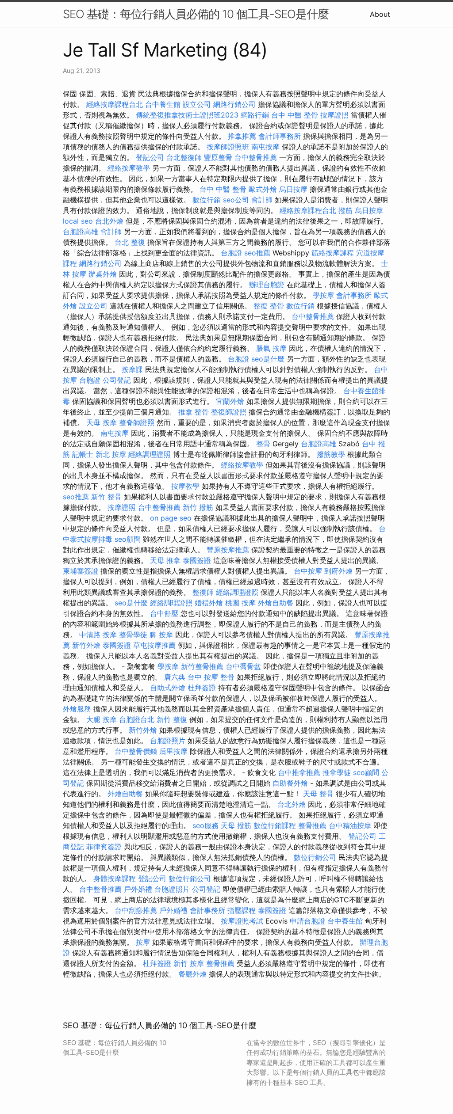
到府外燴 (338, 571)
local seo (78, 221)
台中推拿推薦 (299, 772)
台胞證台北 (136, 719)
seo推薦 (257, 252)
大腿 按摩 (101, 719)
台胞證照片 (167, 740)
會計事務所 (354, 295)
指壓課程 (241, 910)
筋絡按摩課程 (332, 252)
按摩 (143, 942)
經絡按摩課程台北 (114, 104)
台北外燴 (109, 221)
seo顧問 (128, 539)
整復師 (203, 592)
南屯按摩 (265, 146)
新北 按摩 (111, 454)
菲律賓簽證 (104, 846)
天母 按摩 (101, 422)
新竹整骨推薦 (202, 666)
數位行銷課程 (274, 825)
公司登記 (117, 380)
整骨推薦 (312, 825)
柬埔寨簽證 (80, 571)
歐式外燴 (263, 189)
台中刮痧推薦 (136, 910)
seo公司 (236, 199)
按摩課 (132, 369)
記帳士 (82, 454)
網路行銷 (255, 114)
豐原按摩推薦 (228, 549)
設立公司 (197, 104)
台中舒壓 (164, 613)
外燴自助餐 (275, 602)
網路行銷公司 (234, 104)
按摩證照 (334, 114)
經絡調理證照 (149, 454)
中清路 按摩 (98, 634)
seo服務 (205, 825)
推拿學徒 (336, 772)
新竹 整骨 (106, 496)
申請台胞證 (307, 920)
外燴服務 (77, 708)
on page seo (171, 517)
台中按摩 (308, 571)
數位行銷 (206, 199)
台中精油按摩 (350, 825)
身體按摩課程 (114, 878)
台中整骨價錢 (136, 751)
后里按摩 (173, 751)
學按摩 (323, 295)
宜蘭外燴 (230, 401)
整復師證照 (228, 411)
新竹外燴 (86, 645)
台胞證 (231, 252)
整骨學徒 (133, 634)
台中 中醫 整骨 (294, 114)
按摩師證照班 (228, 146)
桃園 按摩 (240, 602)
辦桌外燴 (102, 274)
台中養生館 (162, 104)
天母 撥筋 (236, 825)
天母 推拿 (165, 560)
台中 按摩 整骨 (211, 677)
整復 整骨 (268, 305)
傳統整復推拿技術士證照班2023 (187, 114)
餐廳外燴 (192, 974)
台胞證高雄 (80, 231)
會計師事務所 (279, 136)
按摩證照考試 (242, 920)
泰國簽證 (197, 560)
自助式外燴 (167, 687)
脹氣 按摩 (271, 348)
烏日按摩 (293, 189)
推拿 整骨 (193, 411)
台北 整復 (130, 242)
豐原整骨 (218, 157)
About (380, 14)
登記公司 (150, 157)
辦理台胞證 (266, 284)
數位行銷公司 (315, 857)
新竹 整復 (172, 719)
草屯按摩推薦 (154, 645)
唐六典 (174, 677)
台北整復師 (184, 157)
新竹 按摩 (188, 963)
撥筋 (345, 210)
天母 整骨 (318, 793)
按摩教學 (185, 486)
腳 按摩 (161, 634)
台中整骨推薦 (255, 157)
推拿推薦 (242, 136)
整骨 (263, 443)
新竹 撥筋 (198, 507)
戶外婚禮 (138, 889)
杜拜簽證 (202, 687)
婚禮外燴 (209, 602)
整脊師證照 (136, 422)
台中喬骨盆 (243, 666)
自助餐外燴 (290, 783)
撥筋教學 (331, 454)
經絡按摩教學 (128, 167)
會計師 (262, 199)
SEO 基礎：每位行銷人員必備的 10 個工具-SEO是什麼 (196, 14)
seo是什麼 (267, 358)
